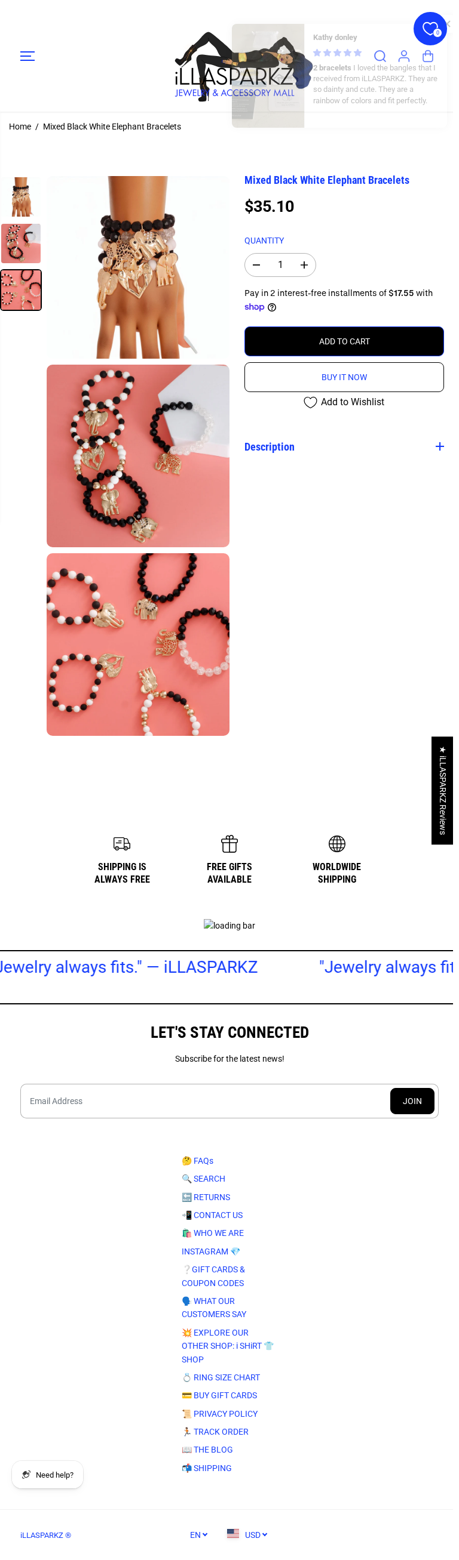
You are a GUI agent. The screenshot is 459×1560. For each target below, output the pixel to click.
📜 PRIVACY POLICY (217, 1413)
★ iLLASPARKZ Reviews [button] (443, 790)
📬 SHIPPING (204, 1468)
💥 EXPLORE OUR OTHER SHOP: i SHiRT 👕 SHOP (225, 1345)
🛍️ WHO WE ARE (210, 1233)
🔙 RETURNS (203, 1196)
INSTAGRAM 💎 (208, 1251)
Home (20, 126)
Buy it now (344, 377)
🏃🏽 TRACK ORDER (212, 1431)
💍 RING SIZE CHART (218, 1377)
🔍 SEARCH (201, 1178)
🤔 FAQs (195, 1161)
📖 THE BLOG (205, 1449)
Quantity (264, 240)
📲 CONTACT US (209, 1215)
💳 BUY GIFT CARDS (217, 1395)
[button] (27, 56)
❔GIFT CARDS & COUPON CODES (211, 1276)
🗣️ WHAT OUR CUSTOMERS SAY (211, 1307)
